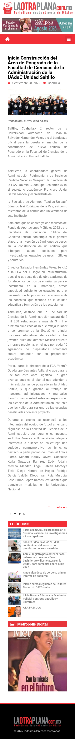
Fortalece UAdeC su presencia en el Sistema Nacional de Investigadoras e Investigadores (45, 533)
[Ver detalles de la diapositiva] (37, 25)
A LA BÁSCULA (32, 607)
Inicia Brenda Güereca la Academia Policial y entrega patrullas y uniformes (44, 598)
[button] (68, 39)
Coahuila (54, 83)
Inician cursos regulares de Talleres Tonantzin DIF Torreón (44, 585)
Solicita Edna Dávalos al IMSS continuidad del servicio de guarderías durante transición (41, 545)
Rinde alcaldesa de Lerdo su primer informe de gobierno (44, 574)
